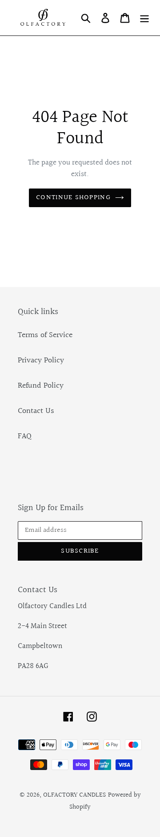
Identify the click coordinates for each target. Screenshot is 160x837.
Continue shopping (73, 197)
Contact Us (36, 411)
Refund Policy (41, 385)
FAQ (25, 436)
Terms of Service (45, 335)
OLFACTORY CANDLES (74, 795)
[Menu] (144, 17)
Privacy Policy (41, 360)
